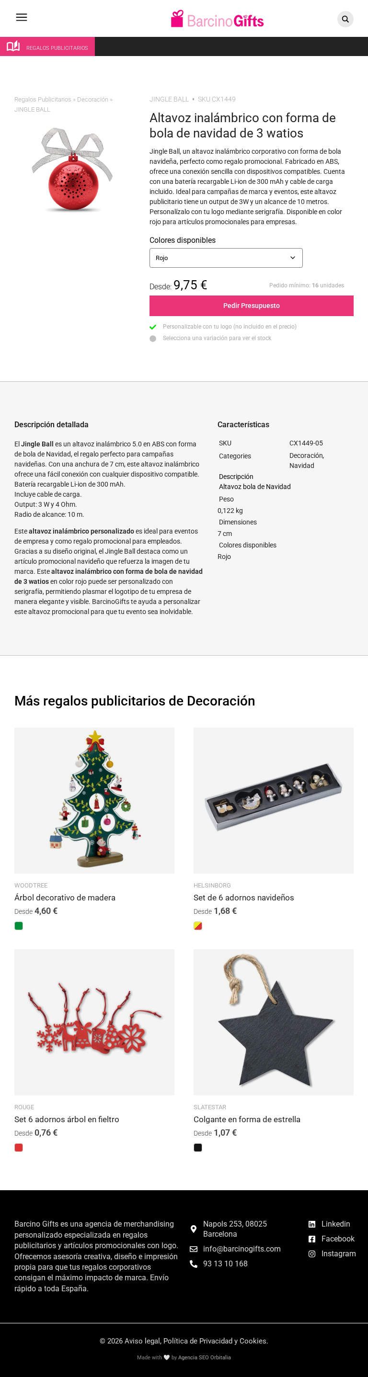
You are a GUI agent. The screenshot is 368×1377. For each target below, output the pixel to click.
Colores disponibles (183, 240)
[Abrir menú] (21, 21)
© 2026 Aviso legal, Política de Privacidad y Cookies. (184, 1341)
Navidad (301, 465)
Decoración (92, 99)
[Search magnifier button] (345, 19)
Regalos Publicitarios (42, 99)
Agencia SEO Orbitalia (204, 1357)
